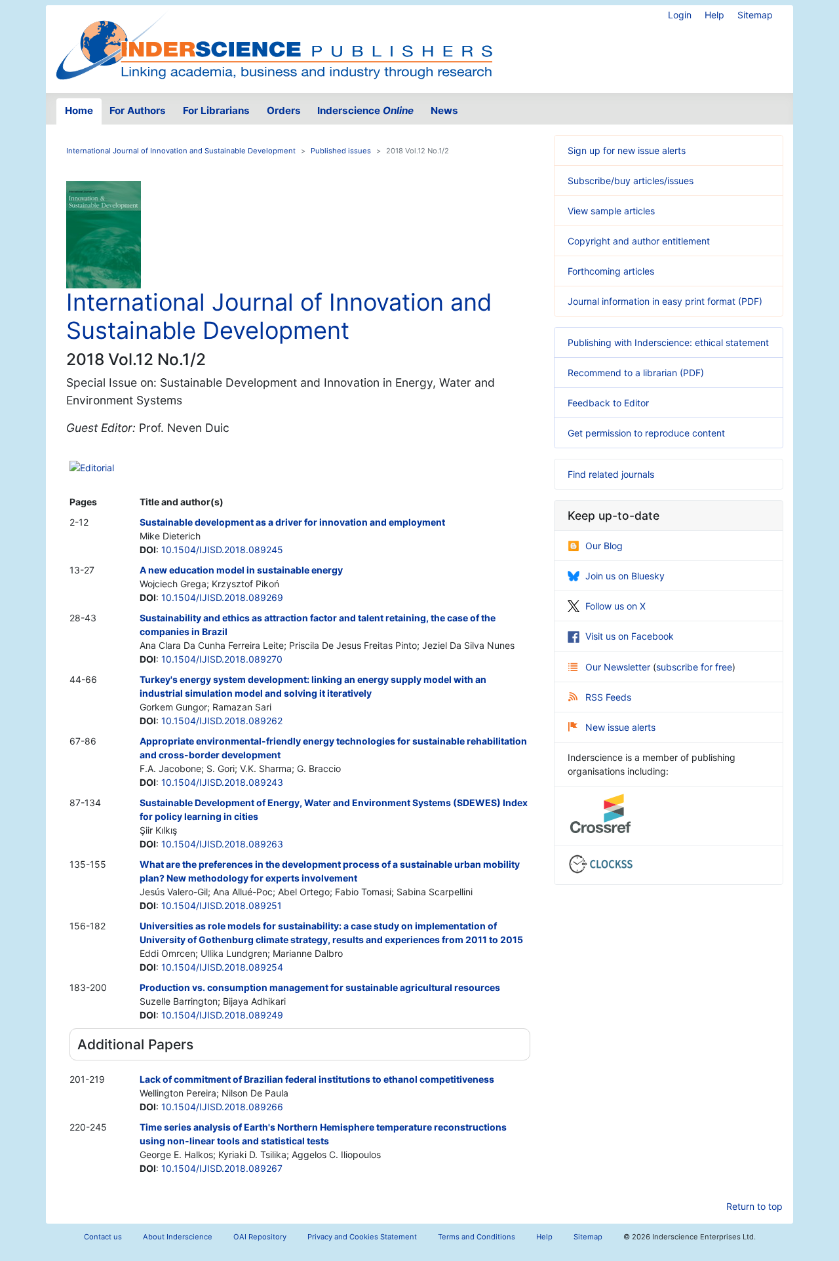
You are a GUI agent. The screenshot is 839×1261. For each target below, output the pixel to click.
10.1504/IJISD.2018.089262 (222, 720)
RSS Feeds (608, 697)
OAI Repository (259, 1236)
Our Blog (604, 545)
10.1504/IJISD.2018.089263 (222, 843)
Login (680, 14)
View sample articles (611, 210)
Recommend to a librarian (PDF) (636, 372)
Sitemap (755, 14)
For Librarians (216, 110)
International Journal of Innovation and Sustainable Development (181, 150)
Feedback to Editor (608, 402)
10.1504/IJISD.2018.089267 (222, 1168)
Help (714, 14)
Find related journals (611, 474)
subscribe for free (694, 666)
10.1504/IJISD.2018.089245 (222, 549)
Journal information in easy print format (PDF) (665, 301)
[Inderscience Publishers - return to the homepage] (274, 44)
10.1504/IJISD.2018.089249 (222, 1014)
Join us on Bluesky (625, 575)
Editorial (97, 467)
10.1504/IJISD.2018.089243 (222, 782)
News (444, 110)
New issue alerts (620, 727)
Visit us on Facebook (629, 636)
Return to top (754, 1206)
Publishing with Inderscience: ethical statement (668, 342)
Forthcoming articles (611, 271)
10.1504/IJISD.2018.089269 (222, 597)
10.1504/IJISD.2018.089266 (222, 1106)
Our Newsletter (619, 666)
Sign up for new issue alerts (627, 150)
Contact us (103, 1236)
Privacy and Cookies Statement (362, 1236)
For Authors (137, 110)
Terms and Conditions (476, 1236)
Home (79, 110)
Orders (284, 110)
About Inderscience (177, 1236)
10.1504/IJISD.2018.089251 (221, 905)
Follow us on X (615, 605)
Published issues (341, 150)
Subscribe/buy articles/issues (630, 180)
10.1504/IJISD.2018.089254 (222, 967)
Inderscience (365, 110)
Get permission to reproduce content (646, 432)
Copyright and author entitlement (639, 240)
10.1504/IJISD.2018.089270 (222, 659)
